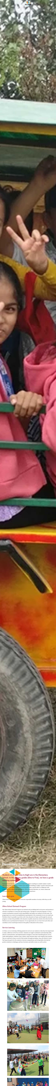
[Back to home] (28, 3)
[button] (53, 3)
